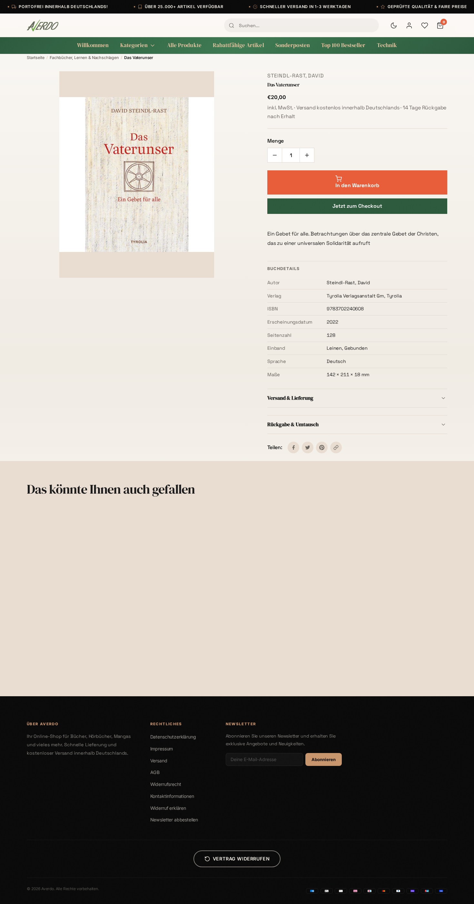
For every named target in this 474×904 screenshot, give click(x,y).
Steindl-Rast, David (295, 75)
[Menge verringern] (275, 155)
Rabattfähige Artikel (238, 45)
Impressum (161, 748)
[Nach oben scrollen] (456, 892)
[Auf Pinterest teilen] (322, 447)
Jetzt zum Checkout (357, 206)
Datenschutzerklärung (173, 736)
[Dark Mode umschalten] (394, 25)
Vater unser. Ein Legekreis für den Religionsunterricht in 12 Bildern (282, 656)
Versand (158, 760)
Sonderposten (292, 45)
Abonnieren (323, 759)
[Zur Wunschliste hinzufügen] (115, 516)
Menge (275, 140)
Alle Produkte (184, 45)
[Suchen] (231, 25)
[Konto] (409, 25)
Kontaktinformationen (172, 796)
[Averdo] (42, 25)
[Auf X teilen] (307, 447)
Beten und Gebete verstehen (170, 653)
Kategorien (134, 45)
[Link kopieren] (336, 447)
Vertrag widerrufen (241, 858)
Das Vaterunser (48, 653)
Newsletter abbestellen (174, 819)
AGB (155, 772)
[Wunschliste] (425, 25)
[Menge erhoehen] (307, 155)
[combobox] (301, 25)
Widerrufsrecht (165, 784)
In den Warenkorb (80, 680)
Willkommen (93, 45)
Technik (387, 45)
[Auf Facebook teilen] (293, 447)
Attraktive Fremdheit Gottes (382, 653)
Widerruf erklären (168, 808)
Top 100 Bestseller (343, 45)
